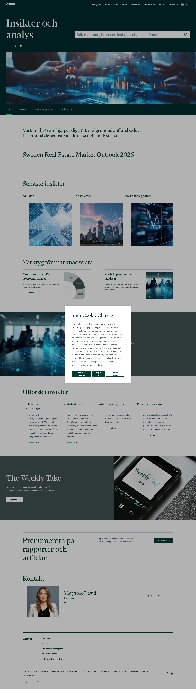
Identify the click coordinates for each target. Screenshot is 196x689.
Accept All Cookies (82, 373)
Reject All (98, 373)
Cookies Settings (115, 373)
